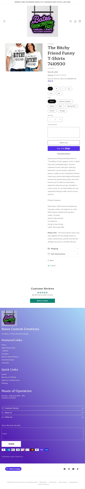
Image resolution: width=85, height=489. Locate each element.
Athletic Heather (65, 101)
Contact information (43, 484)
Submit (11, 444)
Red (60, 106)
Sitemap (5, 383)
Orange (62, 111)
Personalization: (52, 124)
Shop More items (8, 360)
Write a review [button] (42, 301)
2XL (51, 93)
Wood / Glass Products (10, 357)
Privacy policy (53, 482)
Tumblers (5, 354)
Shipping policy (73, 482)
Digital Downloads (8, 348)
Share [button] (52, 260)
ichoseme (5, 363)
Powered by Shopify (32, 482)
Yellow (52, 111)
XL (69, 89)
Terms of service (63, 482)
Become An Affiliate (9, 377)
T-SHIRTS (5, 351)
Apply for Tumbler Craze (10, 380)
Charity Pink (71, 106)
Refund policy (43, 482)
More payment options (63, 153)
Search (4, 374)
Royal (52, 106)
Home (4, 345)
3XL (59, 93)
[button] (4, 21)
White (52, 101)
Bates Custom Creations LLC (19, 482)
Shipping (50, 75)
